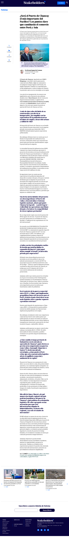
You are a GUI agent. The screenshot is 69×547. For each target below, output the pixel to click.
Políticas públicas (5, 533)
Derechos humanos (5, 521)
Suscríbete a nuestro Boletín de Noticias (34, 506)
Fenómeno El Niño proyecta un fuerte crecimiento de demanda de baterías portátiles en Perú (13, 482)
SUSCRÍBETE (61, 3)
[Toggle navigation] (2, 2)
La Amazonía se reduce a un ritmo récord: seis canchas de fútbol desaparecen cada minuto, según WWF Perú (34, 455)
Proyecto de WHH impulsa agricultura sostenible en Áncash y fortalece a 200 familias (34, 482)
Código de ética (28, 523)
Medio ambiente (5, 523)
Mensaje (15, 525)
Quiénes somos (28, 521)
